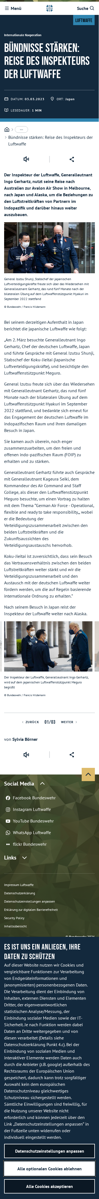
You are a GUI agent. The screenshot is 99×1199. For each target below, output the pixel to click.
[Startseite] (7, 129)
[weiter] (92, 667)
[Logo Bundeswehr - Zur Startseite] (49, 8)
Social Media (19, 783)
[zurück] (6, 667)
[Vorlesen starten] (26, 159)
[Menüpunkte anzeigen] (21, 129)
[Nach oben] (88, 774)
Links (10, 857)
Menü (16, 8)
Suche (82, 8)
